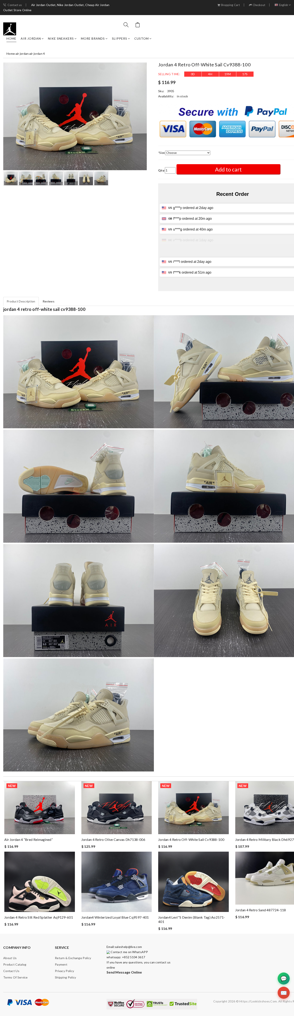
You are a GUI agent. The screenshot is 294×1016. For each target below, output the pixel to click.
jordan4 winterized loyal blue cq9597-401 (115, 917)
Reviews (48, 301)
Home (11, 38)
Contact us (15, 5)
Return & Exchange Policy (73, 958)
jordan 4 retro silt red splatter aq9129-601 (38, 917)
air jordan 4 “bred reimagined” (28, 839)
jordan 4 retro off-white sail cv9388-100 (191, 839)
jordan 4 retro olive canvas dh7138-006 (113, 839)
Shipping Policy (65, 977)
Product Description (21, 301)
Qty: (161, 170)
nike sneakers (61, 38)
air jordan (31, 38)
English (283, 5)
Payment (61, 964)
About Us (10, 958)
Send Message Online (124, 972)
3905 (170, 91)
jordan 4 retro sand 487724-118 (260, 910)
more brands (93, 38)
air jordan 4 (37, 53)
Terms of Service (15, 977)
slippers (119, 38)
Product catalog (14, 964)
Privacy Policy (64, 971)
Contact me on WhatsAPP (129, 952)
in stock (182, 96)
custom (141, 38)
